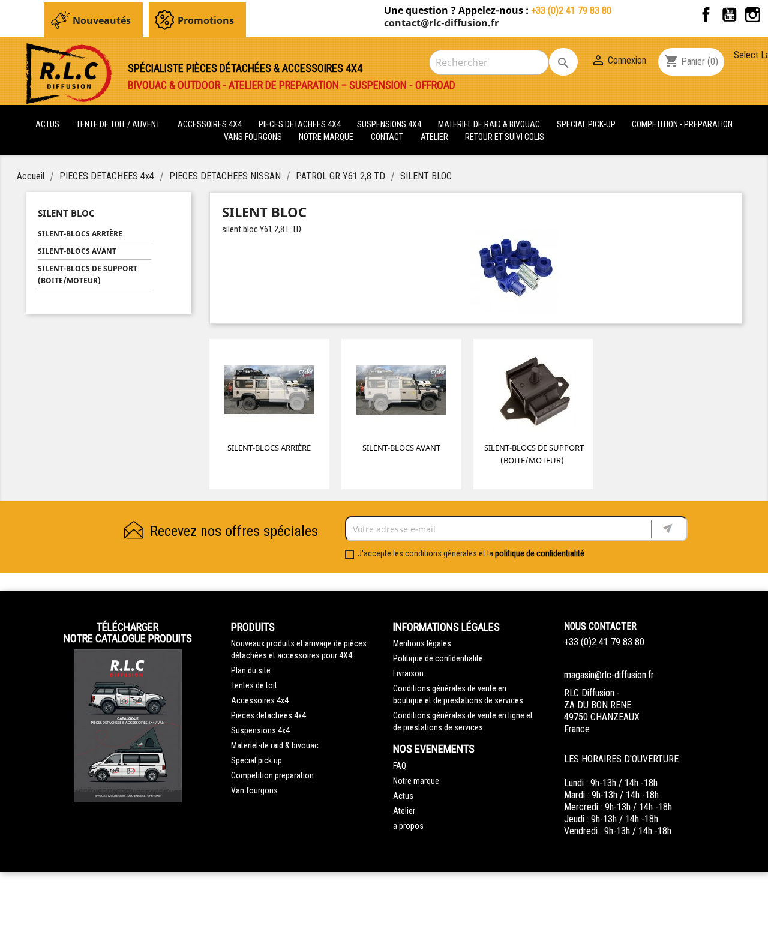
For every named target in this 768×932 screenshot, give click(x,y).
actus (47, 124)
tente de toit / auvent (118, 124)
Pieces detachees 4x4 (268, 715)
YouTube (729, 14)
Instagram (752, 14)
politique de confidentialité (539, 553)
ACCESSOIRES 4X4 (211, 124)
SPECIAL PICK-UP (587, 124)
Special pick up (256, 760)
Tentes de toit (254, 685)
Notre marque (326, 137)
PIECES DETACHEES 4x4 (301, 124)
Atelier (434, 137)
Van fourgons (254, 790)
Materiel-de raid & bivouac (275, 745)
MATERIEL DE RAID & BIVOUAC (490, 124)
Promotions (206, 20)
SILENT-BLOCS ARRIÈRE (80, 234)
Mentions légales (422, 643)
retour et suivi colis (504, 137)
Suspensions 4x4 (260, 730)
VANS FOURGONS (253, 137)
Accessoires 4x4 (260, 700)
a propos (408, 826)
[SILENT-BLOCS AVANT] (401, 392)
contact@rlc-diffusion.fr (441, 22)
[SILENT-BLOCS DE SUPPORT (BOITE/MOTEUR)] (533, 392)
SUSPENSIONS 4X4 (390, 124)
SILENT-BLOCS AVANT (77, 251)
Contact (387, 137)
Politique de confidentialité (438, 658)
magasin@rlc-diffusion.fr (609, 675)
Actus (403, 796)
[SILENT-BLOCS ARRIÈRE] (269, 392)
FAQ (399, 766)
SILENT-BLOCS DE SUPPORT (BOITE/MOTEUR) (87, 274)
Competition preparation (272, 775)
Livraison (408, 673)
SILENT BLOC (66, 213)
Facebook (705, 14)
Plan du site (251, 670)
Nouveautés (102, 20)
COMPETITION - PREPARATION (682, 124)
